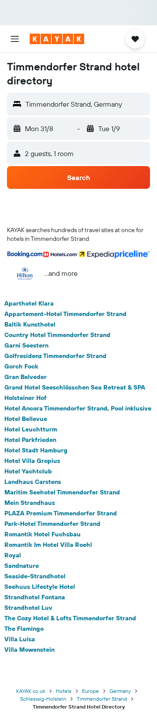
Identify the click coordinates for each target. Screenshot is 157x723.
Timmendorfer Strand (102, 698)
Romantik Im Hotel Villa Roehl (48, 545)
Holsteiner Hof (25, 398)
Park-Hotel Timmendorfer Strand (52, 524)
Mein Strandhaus (29, 503)
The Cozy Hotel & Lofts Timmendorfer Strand (70, 618)
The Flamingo (24, 629)
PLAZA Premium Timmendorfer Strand (60, 513)
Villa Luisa (19, 639)
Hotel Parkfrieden (30, 440)
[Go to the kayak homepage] (57, 39)
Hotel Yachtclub (28, 471)
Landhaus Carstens (32, 482)
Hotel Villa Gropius (32, 461)
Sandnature (21, 566)
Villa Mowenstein (29, 649)
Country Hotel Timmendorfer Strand (57, 335)
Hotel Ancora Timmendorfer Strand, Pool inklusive (77, 408)
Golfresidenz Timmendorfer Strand (55, 356)
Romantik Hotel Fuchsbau (42, 534)
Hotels (64, 691)
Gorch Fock (21, 366)
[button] (14, 39)
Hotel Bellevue (25, 419)
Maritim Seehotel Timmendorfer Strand (62, 492)
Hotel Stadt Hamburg (36, 450)
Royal (12, 555)
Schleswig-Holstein (43, 698)
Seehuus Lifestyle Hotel (39, 587)
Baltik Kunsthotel (29, 324)
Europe (90, 691)
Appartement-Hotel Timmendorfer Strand (65, 314)
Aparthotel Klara (29, 303)
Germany (120, 691)
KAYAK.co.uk (30, 691)
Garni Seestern (26, 345)
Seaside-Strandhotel (34, 576)
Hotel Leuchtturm (30, 429)
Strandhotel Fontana (34, 597)
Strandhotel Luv (28, 608)
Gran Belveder (25, 377)
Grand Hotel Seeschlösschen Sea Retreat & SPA (74, 387)
